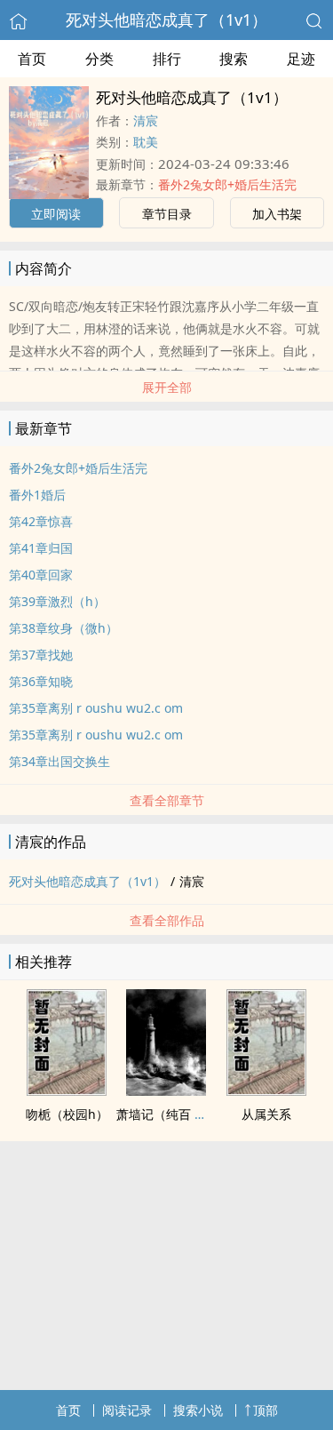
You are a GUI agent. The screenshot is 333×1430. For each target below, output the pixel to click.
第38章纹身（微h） (63, 627)
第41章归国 (41, 547)
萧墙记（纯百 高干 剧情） (188, 1114)
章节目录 (167, 213)
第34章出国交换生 (59, 761)
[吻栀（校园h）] (67, 1090)
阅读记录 (127, 1410)
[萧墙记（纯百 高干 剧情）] (166, 1090)
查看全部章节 (167, 800)
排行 (167, 58)
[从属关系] (266, 1090)
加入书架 (277, 213)
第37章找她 (41, 654)
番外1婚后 (37, 494)
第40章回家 (41, 574)
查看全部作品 (167, 920)
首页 (32, 58)
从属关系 (266, 1114)
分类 (99, 58)
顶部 (265, 1410)
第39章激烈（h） (57, 601)
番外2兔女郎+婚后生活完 (227, 184)
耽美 (145, 141)
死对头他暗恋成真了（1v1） (166, 19)
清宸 (145, 120)
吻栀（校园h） (67, 1114)
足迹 (301, 58)
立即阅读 (56, 213)
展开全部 (167, 387)
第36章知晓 (41, 681)
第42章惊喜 (41, 521)
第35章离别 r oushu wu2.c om (96, 707)
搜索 (233, 58)
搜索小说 (198, 1410)
